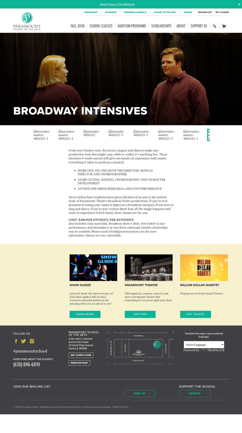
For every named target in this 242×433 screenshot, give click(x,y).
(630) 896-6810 (26, 365)
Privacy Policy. (120, 407)
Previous (42, 139)
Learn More (85, 314)
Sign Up (139, 393)
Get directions (81, 355)
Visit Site (140, 314)
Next (204, 139)
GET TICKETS (196, 314)
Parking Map (79, 363)
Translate (215, 350)
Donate (195, 393)
